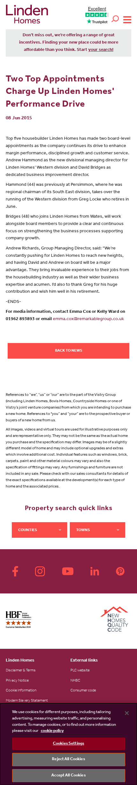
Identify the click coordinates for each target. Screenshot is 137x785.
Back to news (68, 351)
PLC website (80, 671)
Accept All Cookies (68, 776)
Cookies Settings (68, 744)
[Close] (127, 713)
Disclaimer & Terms (21, 671)
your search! (100, 50)
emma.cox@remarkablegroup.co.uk (88, 319)
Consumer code (83, 691)
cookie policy (52, 731)
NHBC (75, 681)
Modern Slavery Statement (27, 701)
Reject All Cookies (68, 759)
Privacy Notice (17, 681)
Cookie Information (21, 691)
